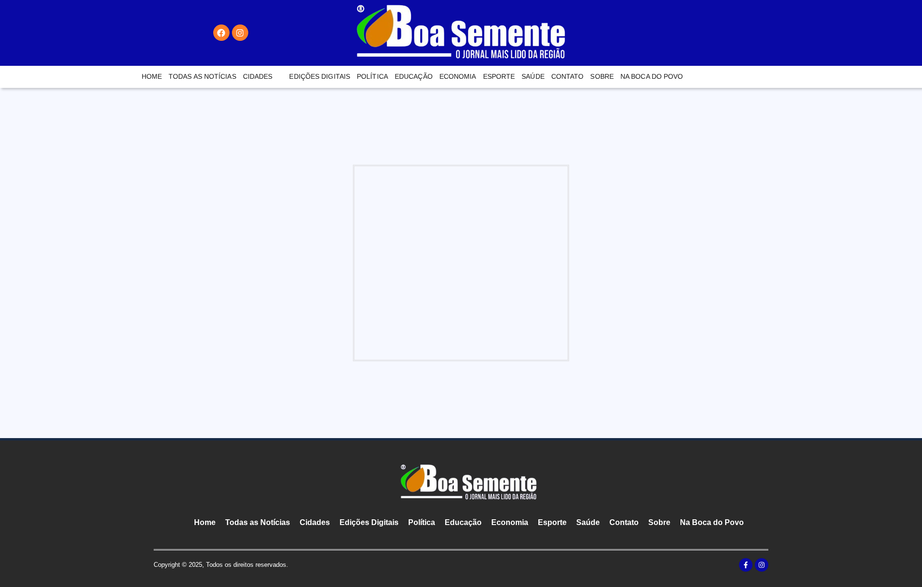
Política (372, 76)
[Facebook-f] (745, 565)
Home (152, 76)
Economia (457, 76)
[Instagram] (240, 32)
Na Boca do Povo (651, 76)
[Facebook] (221, 32)
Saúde (533, 76)
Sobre (602, 76)
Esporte (499, 76)
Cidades (258, 76)
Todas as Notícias (202, 76)
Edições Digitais (319, 76)
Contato (567, 76)
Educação (414, 76)
